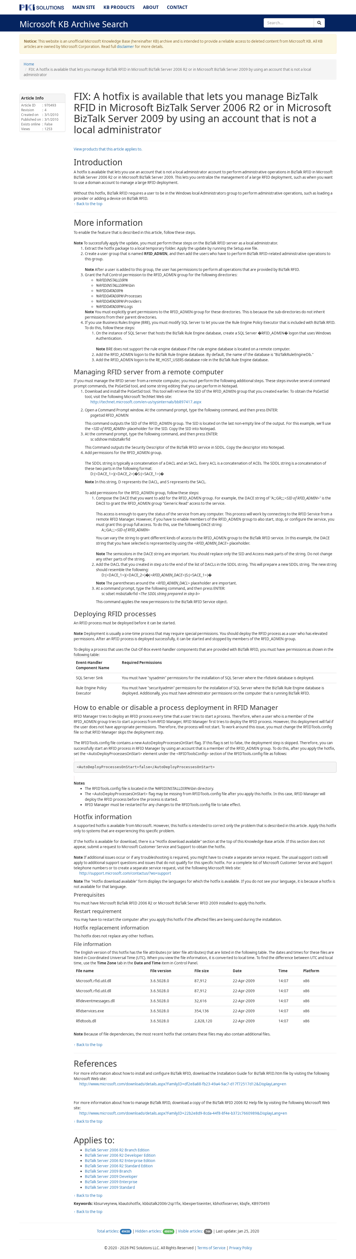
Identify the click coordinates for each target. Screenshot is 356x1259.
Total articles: (108, 1231)
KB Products (119, 7)
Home (29, 64)
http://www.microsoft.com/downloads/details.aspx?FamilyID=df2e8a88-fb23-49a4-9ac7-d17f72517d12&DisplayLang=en (182, 1083)
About (151, 7)
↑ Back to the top (88, 203)
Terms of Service (211, 1247)
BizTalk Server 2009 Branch (108, 1171)
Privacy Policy (240, 1247)
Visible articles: (190, 1231)
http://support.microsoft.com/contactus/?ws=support (125, 873)
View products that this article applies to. (108, 149)
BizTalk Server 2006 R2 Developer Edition (120, 1155)
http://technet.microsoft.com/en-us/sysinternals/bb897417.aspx (145, 401)
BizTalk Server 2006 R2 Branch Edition (117, 1150)
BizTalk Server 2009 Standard (110, 1187)
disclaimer (125, 46)
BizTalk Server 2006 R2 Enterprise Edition (120, 1160)
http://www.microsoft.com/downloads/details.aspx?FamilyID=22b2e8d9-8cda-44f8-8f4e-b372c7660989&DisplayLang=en (183, 1113)
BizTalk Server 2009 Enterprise (111, 1181)
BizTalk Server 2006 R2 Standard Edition (119, 1165)
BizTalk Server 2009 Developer (111, 1176)
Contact (177, 7)
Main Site (83, 7)
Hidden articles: (148, 1231)
